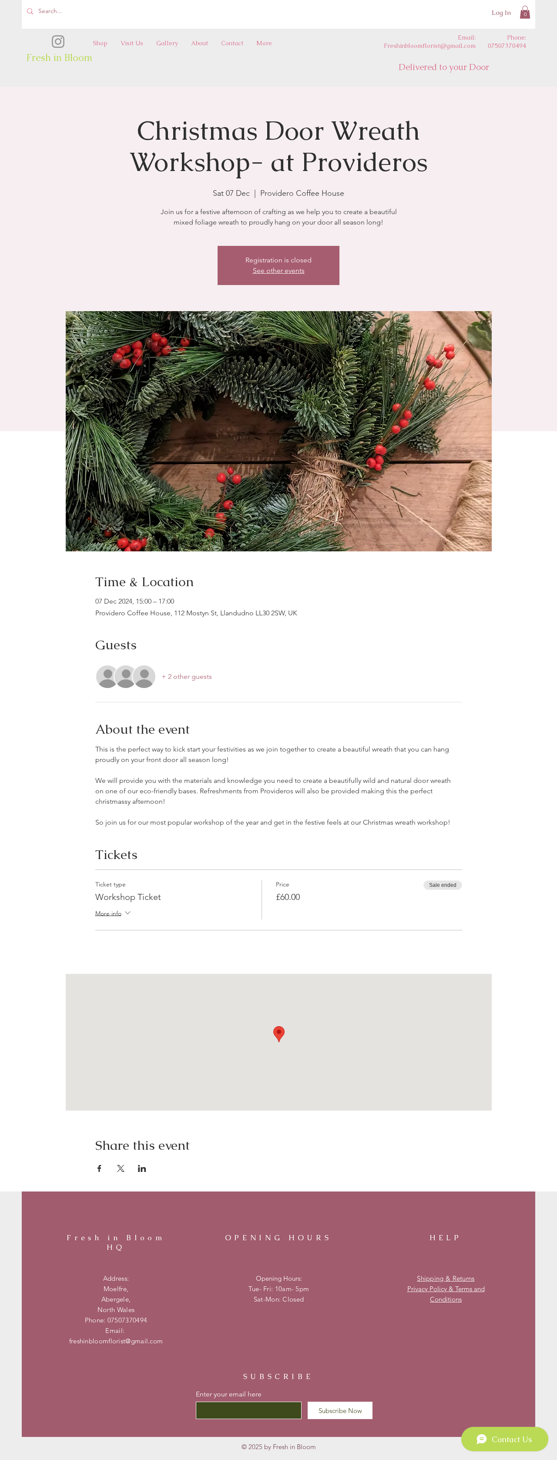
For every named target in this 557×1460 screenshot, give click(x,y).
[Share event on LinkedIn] (142, 1168)
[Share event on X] (121, 1168)
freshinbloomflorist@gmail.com (116, 1341)
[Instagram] (58, 41)
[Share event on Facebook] (99, 1168)
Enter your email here (229, 1394)
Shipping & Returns (445, 1278)
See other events (279, 270)
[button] (525, 12)
